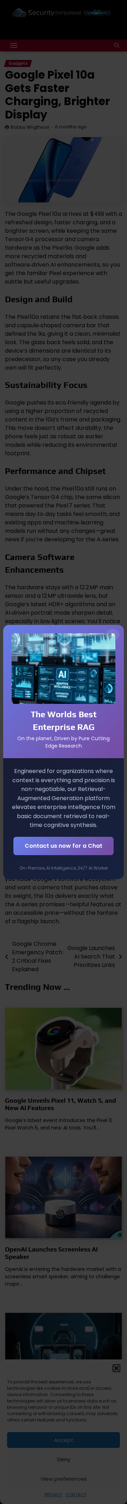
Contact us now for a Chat (63, 846)
